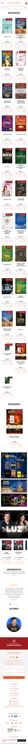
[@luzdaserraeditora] (14, 641)
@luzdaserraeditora (14, 645)
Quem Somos (14, 686)
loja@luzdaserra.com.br (15, 704)
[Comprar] (11, 45)
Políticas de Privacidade (14, 688)
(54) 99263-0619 (14, 701)
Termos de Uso (14, 690)
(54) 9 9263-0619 (14, 703)
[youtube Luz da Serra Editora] (16, 657)
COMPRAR (6, 45)
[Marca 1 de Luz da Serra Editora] (14, 624)
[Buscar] (25, 7)
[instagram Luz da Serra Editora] (11, 657)
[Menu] (2, 3)
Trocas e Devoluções (14, 695)
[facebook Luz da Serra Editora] (14, 657)
